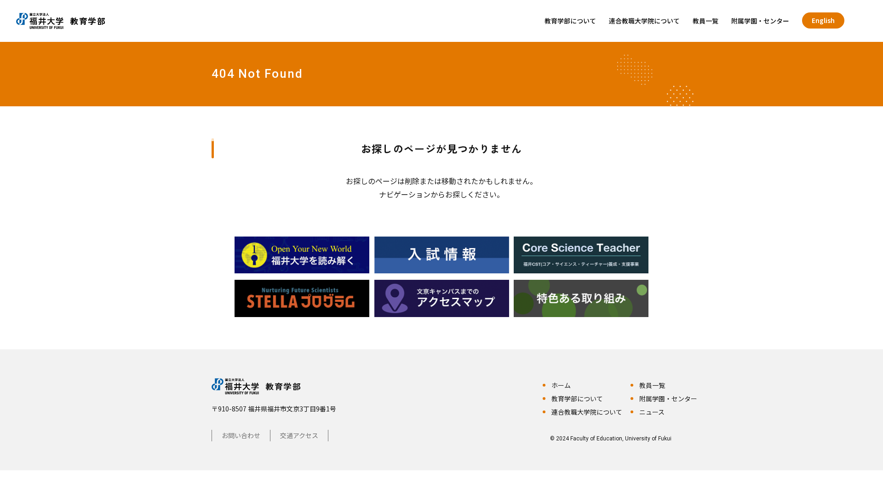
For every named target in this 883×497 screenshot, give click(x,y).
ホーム (561, 385)
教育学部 (283, 386)
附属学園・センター (760, 20)
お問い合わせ (241, 435)
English (823, 20)
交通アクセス (299, 435)
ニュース (652, 411)
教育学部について (570, 20)
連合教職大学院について (644, 20)
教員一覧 (705, 20)
